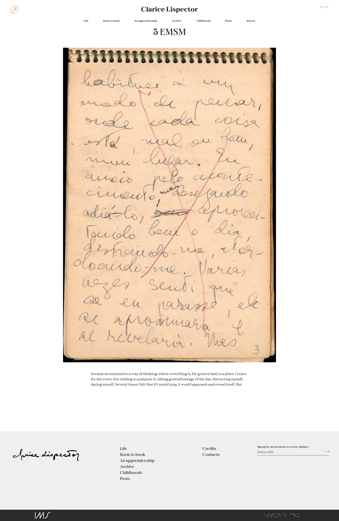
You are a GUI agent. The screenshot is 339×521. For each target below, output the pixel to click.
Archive (177, 20)
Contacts (211, 454)
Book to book (111, 20)
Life (86, 20)
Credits (209, 448)
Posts (228, 20)
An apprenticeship (145, 20)
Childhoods (203, 20)
